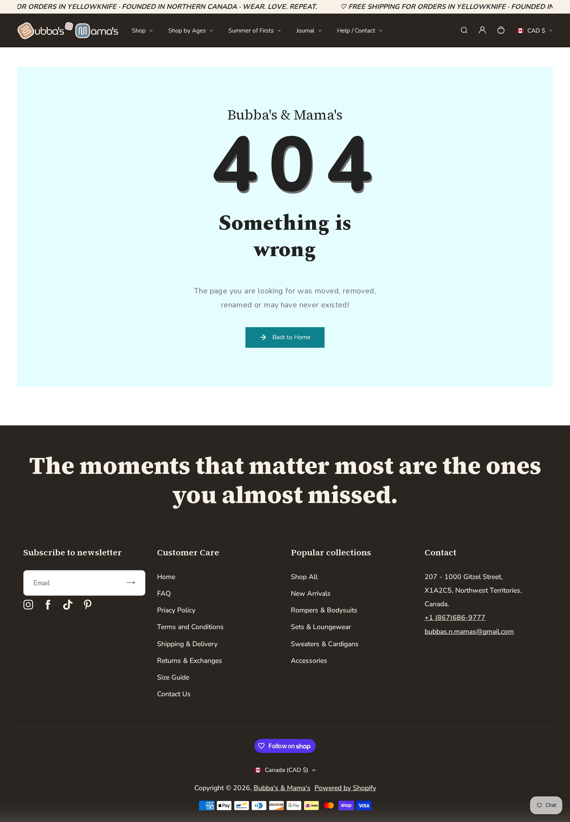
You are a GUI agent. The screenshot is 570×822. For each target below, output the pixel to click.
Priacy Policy (176, 610)
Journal (305, 30)
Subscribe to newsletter (72, 552)
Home (166, 576)
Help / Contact (356, 30)
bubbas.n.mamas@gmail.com (469, 631)
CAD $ (531, 33)
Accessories (309, 660)
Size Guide (173, 677)
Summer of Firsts (251, 30)
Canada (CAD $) (286, 770)
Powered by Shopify (345, 788)
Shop (139, 30)
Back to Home (291, 337)
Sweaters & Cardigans (325, 644)
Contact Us (174, 694)
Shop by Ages (187, 30)
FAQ (164, 593)
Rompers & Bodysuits (324, 610)
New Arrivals (311, 593)
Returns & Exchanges (189, 660)
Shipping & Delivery (187, 644)
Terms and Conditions (190, 626)
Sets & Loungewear (321, 626)
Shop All (304, 576)
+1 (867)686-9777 (455, 617)
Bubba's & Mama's (282, 788)
